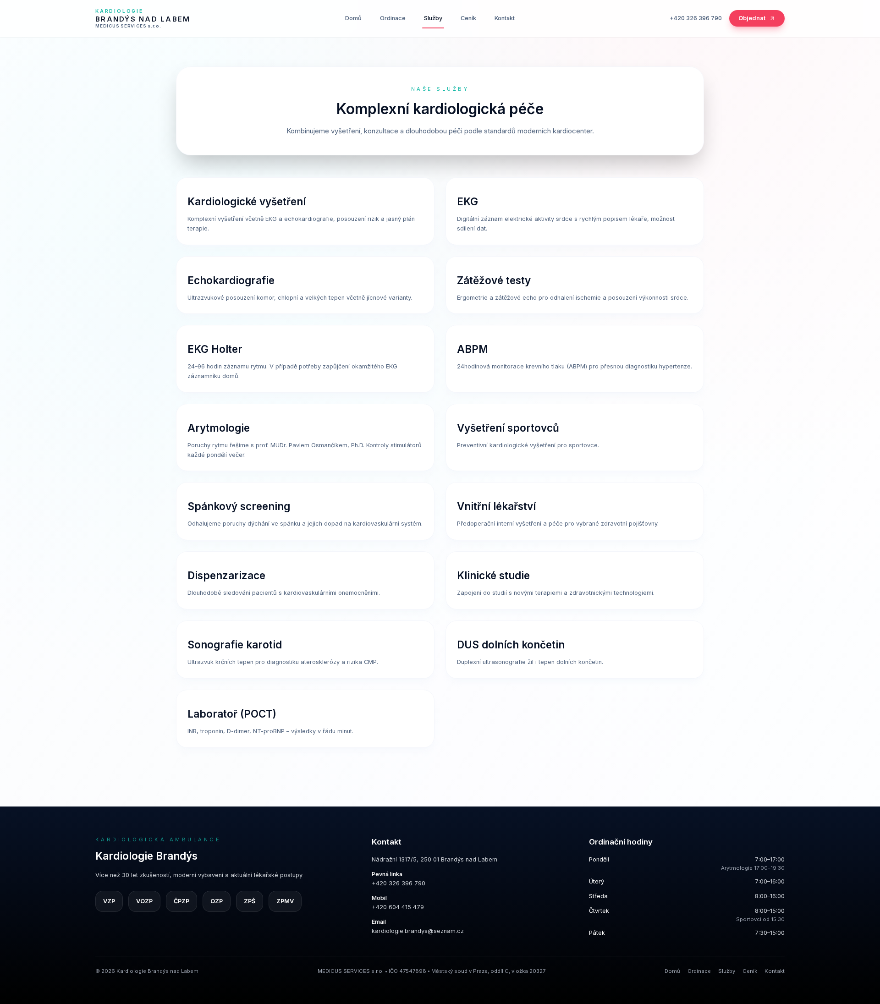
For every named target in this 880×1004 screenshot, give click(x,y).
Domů (353, 18)
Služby (433, 18)
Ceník (468, 18)
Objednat (751, 18)
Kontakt (505, 18)
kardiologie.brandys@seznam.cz (418, 930)
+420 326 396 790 (696, 18)
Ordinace (393, 18)
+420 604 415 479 (398, 907)
